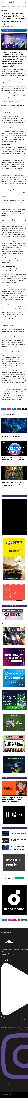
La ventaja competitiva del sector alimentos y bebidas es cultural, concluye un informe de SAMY (12, 799)
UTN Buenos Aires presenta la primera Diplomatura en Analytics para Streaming (18, 833)
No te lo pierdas (7, 828)
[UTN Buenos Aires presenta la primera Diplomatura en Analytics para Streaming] (5, 833)
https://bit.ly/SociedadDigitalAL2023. (10, 403)
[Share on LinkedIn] (20, 30)
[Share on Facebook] (7, 30)
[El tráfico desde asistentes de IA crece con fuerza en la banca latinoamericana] (14, 425)
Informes (4, 10)
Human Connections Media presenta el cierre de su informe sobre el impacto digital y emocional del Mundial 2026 (13, 484)
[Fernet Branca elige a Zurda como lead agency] (5, 840)
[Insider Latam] (11, 2)
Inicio (2, 6)
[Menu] (2, 2)
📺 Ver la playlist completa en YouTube (11, 623)
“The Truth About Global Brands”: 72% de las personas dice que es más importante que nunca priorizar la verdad (13, 459)
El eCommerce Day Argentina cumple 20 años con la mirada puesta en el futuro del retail (17, 848)
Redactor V (6, 26)
